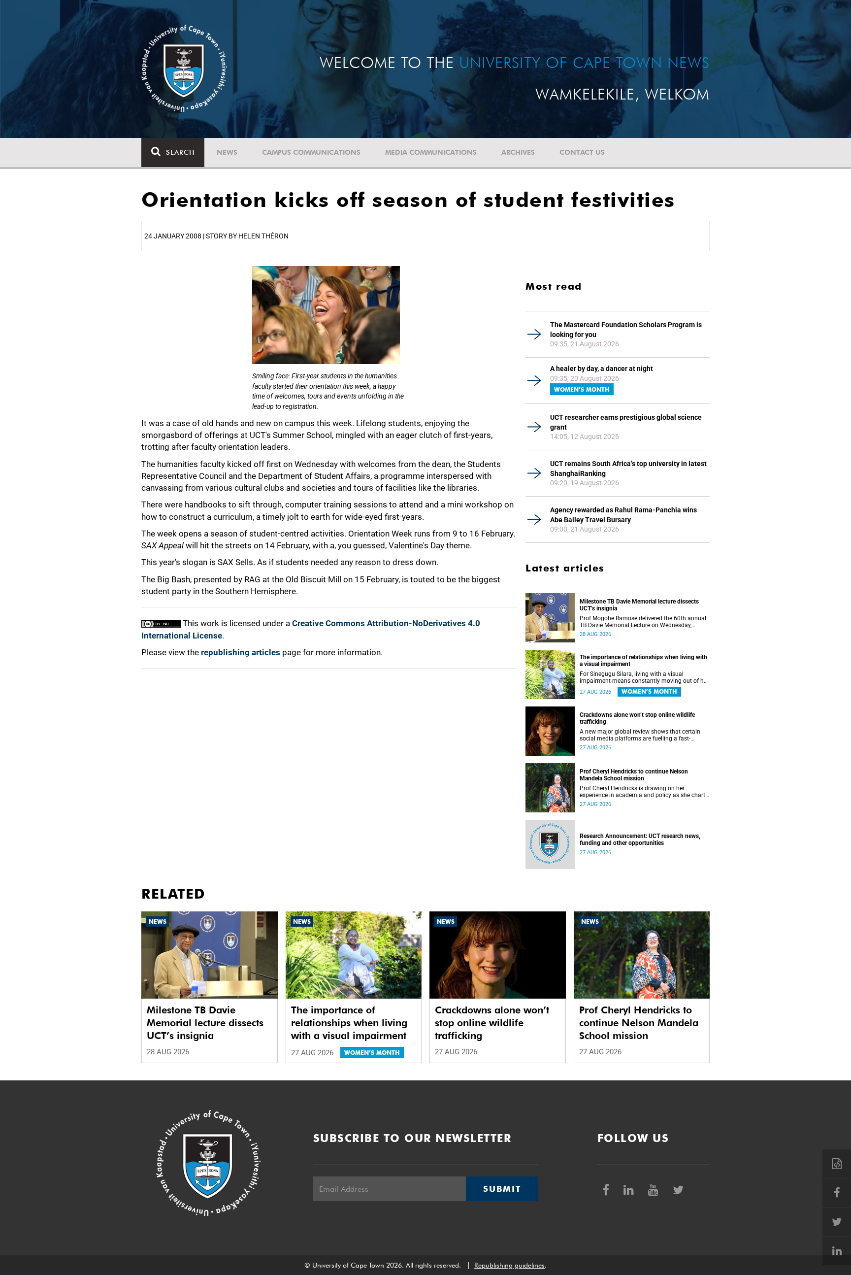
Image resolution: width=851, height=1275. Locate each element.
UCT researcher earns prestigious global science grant (626, 422)
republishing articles (240, 652)
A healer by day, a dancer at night (601, 368)
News (227, 152)
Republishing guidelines (509, 1265)
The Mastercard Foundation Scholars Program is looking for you (626, 329)
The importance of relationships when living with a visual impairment (643, 661)
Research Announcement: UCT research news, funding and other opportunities (640, 839)
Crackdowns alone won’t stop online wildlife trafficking (637, 718)
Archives (518, 152)
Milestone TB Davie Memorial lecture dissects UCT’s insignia (639, 605)
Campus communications (311, 152)
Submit (502, 1189)
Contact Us (582, 152)
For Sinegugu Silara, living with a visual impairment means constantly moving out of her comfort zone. (644, 677)
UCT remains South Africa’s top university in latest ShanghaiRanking (628, 468)
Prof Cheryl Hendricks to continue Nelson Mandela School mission (634, 775)
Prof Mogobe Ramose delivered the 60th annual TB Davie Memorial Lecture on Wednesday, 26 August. (643, 622)
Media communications (431, 152)
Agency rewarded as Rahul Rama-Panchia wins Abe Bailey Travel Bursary (623, 515)
